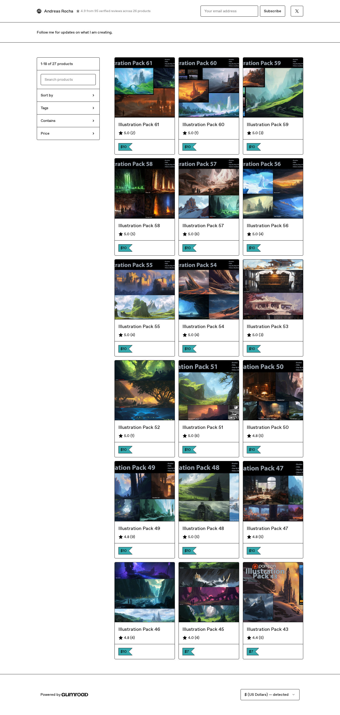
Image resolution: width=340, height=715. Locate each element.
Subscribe (272, 11)
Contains (48, 120)
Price (45, 133)
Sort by (47, 95)
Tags (44, 108)
